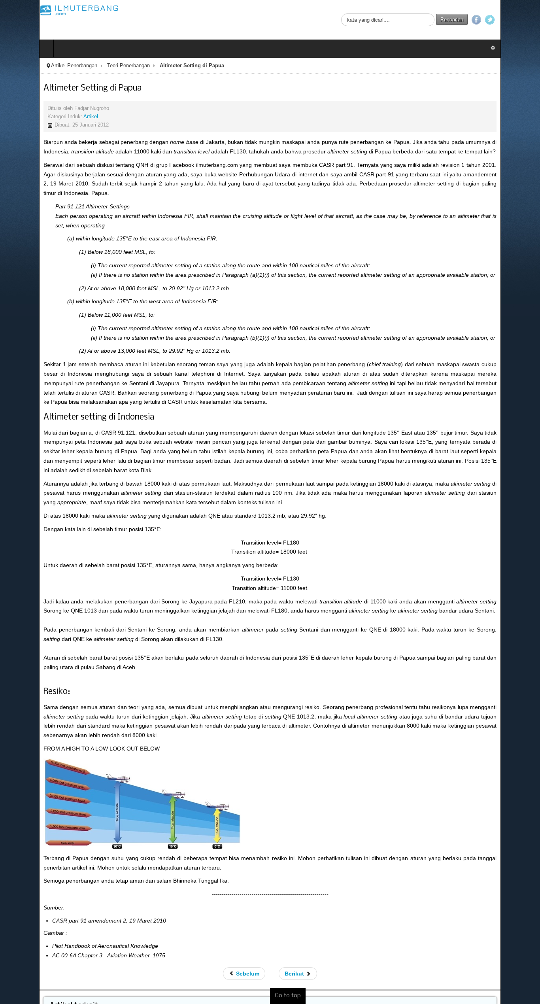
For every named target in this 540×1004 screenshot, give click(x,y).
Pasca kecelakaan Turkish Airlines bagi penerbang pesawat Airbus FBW (108, 989)
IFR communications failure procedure (67, 979)
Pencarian (490, 19)
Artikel (52, 116)
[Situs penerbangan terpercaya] (40, 10)
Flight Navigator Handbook (52, 970)
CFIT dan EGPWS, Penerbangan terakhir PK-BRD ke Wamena (97, 998)
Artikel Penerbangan (35, 65)
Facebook (515, 20)
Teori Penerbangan (89, 65)
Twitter (528, 20)
